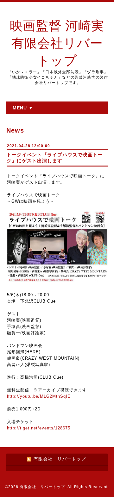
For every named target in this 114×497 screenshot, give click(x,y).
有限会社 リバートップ (42, 487)
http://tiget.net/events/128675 (38, 428)
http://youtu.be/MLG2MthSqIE (39, 396)
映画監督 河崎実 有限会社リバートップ (57, 43)
